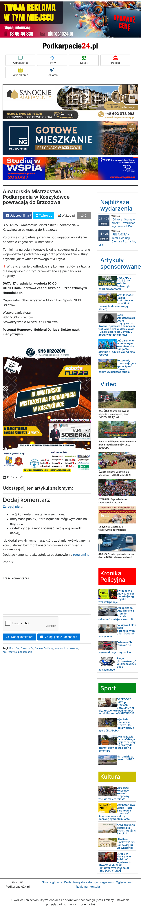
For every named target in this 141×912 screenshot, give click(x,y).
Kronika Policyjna (112, 576)
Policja (115, 62)
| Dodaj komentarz (21, 636)
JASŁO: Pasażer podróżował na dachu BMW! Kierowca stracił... (116, 556)
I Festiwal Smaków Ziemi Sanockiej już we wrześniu (126, 843)
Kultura (110, 776)
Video (108, 384)
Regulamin (107, 882)
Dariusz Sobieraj (44, 648)
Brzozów (14, 648)
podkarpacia (25, 651)
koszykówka (71, 648)
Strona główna (52, 882)
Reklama (52, 75)
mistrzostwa (10, 651)
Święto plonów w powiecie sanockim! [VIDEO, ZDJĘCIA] (114, 473)
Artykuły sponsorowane (120, 263)
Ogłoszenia (20, 62)
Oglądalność (124, 882)
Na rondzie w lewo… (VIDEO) (126, 758)
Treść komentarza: (16, 578)
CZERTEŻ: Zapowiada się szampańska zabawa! (112, 501)
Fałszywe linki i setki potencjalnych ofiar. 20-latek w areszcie (117, 630)
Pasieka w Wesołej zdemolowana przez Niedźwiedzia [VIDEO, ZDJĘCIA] (117, 444)
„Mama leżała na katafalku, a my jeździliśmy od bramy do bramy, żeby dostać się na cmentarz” (116, 743)
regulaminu (81, 554)
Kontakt (94, 886)
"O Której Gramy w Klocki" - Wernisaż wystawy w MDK (123, 221)
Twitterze (45, 215)
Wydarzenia (20, 75)
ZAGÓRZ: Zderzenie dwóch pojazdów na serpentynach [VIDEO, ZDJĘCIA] (113, 414)
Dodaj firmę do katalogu (81, 882)
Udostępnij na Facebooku (20, 215)
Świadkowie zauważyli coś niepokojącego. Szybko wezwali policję (117, 596)
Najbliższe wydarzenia (116, 205)
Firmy (52, 62)
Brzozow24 (27, 648)
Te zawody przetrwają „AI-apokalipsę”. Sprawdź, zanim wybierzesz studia (117, 366)
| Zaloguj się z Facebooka (60, 636)
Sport (83, 62)
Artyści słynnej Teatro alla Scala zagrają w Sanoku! (126, 829)
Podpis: (8, 562)
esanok (59, 648)
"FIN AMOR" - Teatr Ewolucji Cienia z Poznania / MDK (117, 238)
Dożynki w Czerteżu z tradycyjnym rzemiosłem (112, 528)
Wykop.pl (68, 215)
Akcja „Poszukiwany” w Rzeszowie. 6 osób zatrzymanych (117, 664)
